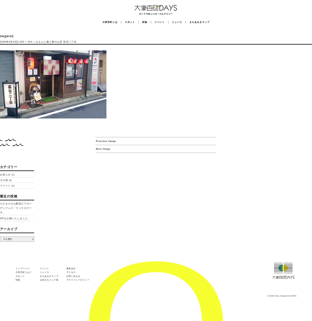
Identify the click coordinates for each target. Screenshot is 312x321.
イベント (160, 22)
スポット (130, 22)
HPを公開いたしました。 (15, 218)
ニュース (177, 22)
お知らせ (5, 174)
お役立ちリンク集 (49, 280)
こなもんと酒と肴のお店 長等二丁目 (55, 41)
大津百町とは (110, 22)
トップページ (23, 268)
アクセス (71, 272)
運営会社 (71, 268)
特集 (144, 22)
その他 (4, 180)
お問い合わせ (73, 276)
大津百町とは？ (24, 272)
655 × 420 (26, 41)
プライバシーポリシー (78, 280)
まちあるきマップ (199, 22)
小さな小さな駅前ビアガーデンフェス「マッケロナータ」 (16, 208)
